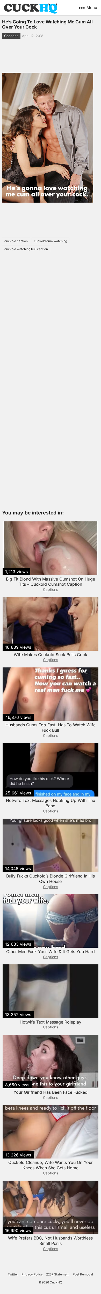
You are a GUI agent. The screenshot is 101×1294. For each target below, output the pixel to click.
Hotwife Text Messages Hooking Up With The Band (50, 803)
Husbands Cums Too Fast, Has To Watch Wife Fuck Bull (50, 727)
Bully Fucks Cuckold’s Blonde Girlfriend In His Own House (50, 878)
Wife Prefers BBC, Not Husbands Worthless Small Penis (50, 1240)
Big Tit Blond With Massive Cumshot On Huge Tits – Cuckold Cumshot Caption (50, 581)
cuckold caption (16, 241)
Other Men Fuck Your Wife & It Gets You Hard (50, 951)
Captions (11, 36)
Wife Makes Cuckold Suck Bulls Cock (50, 654)
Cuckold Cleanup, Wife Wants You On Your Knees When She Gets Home (50, 1165)
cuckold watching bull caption (26, 249)
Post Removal (83, 1274)
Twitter (13, 1274)
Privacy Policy (32, 1274)
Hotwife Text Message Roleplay (50, 1022)
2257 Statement (57, 1274)
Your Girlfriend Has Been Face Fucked (50, 1092)
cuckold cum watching (50, 241)
